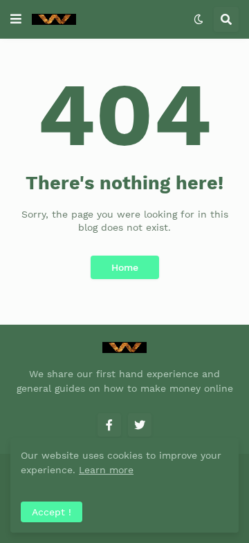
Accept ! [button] (51, 511)
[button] (16, 19)
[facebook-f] (109, 425)
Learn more (106, 469)
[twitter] (139, 425)
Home (124, 267)
